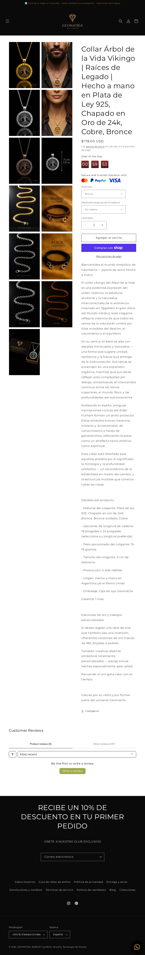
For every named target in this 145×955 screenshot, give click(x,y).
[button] (7, 21)
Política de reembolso (91, 889)
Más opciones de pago (108, 256)
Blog (112, 889)
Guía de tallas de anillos (54, 882)
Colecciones (127, 889)
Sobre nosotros (25, 882)
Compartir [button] (92, 711)
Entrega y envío (116, 882)
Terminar (86, 186)
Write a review (72, 771)
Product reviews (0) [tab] (41, 743)
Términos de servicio (59, 889)
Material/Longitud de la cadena (100, 202)
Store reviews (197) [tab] (104, 743)
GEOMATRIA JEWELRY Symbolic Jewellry (40, 947)
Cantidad (87, 218)
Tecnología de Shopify (75, 947)
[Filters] (12, 754)
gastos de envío (95, 146)
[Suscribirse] (100, 857)
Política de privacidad (88, 882)
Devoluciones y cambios (26, 889)
